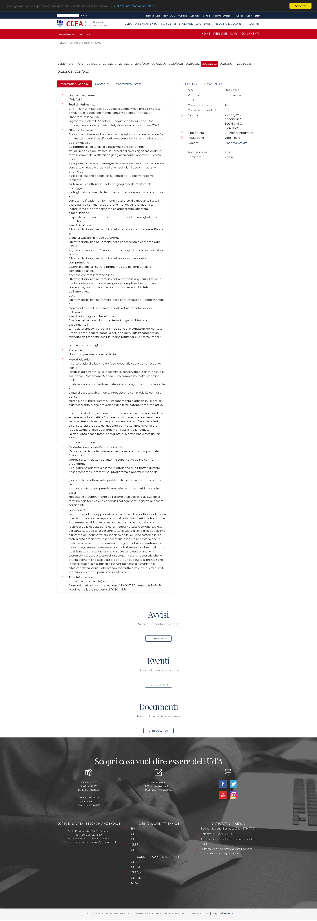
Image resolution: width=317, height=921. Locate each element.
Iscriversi (168, 23)
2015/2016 (93, 63)
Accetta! (300, 5)
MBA (134, 883)
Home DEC (169, 15)
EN (257, 15)
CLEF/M (136, 877)
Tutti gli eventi (158, 684)
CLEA (128, 23)
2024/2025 (244, 63)
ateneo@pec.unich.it (161, 786)
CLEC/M (136, 872)
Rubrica (239, 15)
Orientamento (146, 23)
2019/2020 (159, 63)
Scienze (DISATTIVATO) (217, 834)
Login (249, 15)
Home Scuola (153, 15)
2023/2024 (227, 63)
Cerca (84, 15)
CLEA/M (136, 861)
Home (205, 33)
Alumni (253, 23)
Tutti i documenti (159, 730)
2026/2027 (82, 71)
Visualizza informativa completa (132, 6)
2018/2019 (142, 63)
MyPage (182, 15)
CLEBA (136, 867)
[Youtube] (223, 794)
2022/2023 (209, 63)
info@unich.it (162, 782)
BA (133, 828)
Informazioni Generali (74, 84)
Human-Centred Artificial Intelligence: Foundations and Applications (226, 851)
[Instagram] (233, 794)
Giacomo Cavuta (236, 143)
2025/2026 (65, 71)
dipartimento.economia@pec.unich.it (92, 842)
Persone (220, 33)
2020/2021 (176, 63)
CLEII (134, 850)
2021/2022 (193, 63)
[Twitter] (233, 783)
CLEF (134, 844)
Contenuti (102, 84)
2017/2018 (125, 63)
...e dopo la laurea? (229, 23)
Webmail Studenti (222, 15)
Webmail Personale (200, 15)
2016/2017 (109, 63)
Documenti (250, 33)
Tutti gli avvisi (158, 638)
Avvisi (234, 33)
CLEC (135, 839)
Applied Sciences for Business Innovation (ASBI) (228, 841)
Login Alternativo (223, 913)
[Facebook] (223, 783)
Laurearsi (204, 23)
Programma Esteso (128, 84)
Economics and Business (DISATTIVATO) (228, 828)
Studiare (186, 23)
